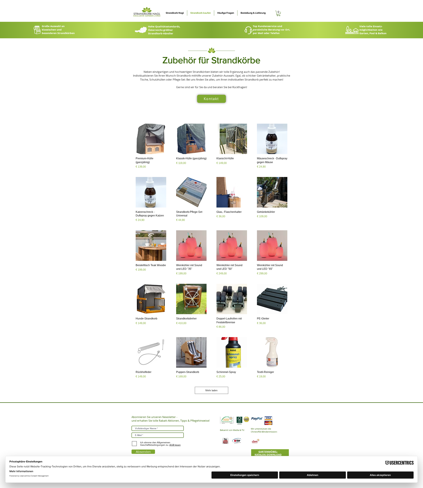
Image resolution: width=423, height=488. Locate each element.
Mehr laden (211, 390)
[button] (278, 13)
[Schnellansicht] (151, 139)
